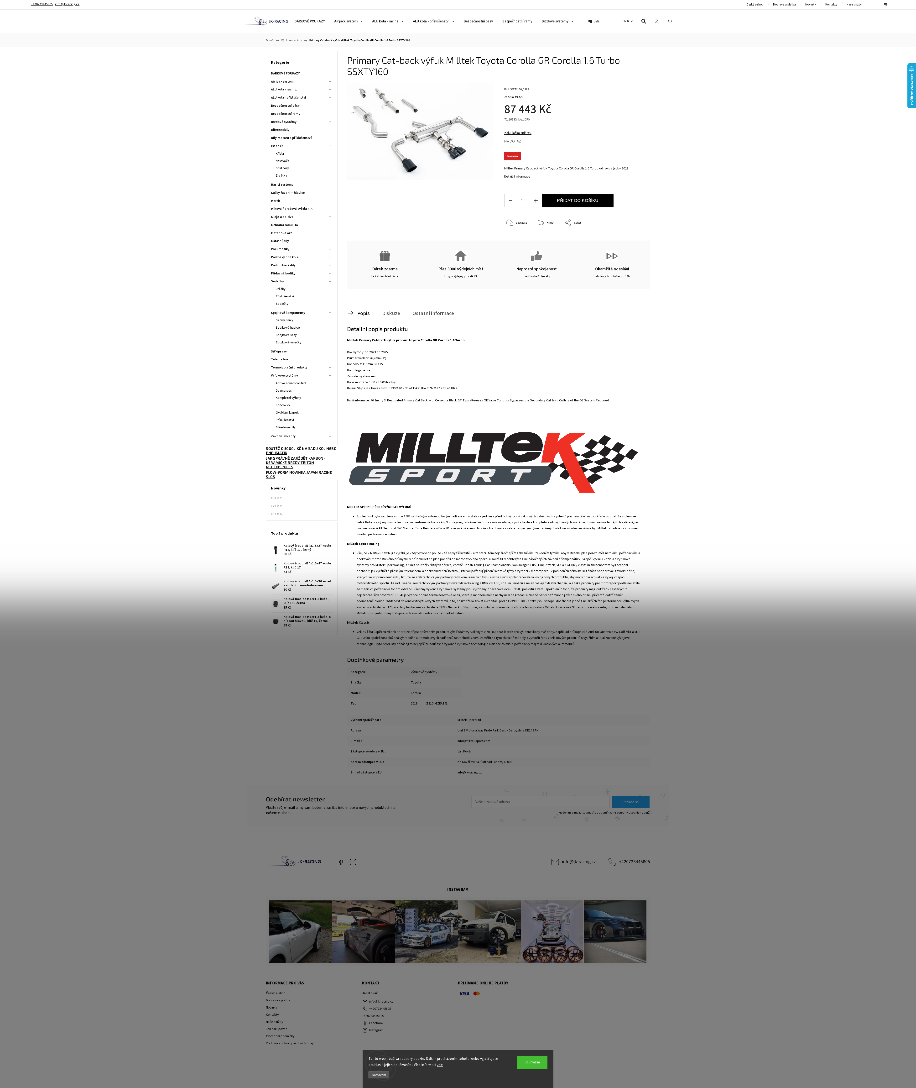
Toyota (416, 682)
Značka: (513, 97)
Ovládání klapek (287, 412)
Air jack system (282, 81)
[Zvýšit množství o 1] (536, 200)
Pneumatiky (280, 249)
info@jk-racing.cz (579, 861)
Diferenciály (280, 129)
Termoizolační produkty (289, 367)
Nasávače (283, 161)
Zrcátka (281, 175)
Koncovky (283, 405)
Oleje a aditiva (282, 217)
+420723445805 (634, 861)
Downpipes (284, 390)
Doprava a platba (784, 4)
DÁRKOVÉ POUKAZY (285, 73)
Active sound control (291, 383)
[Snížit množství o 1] (510, 200)
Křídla (280, 153)
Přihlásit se (630, 802)
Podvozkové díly (283, 265)
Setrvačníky (284, 320)
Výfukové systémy (284, 375)
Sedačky (277, 281)
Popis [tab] (363, 313)
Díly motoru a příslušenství (291, 138)
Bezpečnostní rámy (285, 113)
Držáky (281, 289)
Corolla (416, 693)
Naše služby (854, 4)
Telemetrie (279, 359)
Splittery (282, 168)
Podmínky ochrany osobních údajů (290, 1043)
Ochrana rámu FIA (284, 225)
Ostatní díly (280, 241)
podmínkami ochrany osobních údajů (624, 812)
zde (440, 1064)
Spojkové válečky (289, 342)
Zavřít (634, 239)
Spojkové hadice (288, 327)
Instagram (353, 862)
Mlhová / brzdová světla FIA (291, 208)
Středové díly (286, 427)
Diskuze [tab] (391, 313)
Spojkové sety (286, 335)
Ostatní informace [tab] (433, 313)
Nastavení (379, 1075)
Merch (275, 201)
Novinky (810, 4)
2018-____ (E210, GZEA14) (429, 703)
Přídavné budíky (283, 273)
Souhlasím (532, 1062)
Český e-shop (755, 4)
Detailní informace (517, 176)
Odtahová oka (281, 233)
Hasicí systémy (282, 184)
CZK (626, 21)
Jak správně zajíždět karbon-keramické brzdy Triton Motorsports (295, 462)
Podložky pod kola (285, 257)
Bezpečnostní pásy (285, 105)
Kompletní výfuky (288, 397)
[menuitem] (310, 21)
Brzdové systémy (284, 122)
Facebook (341, 862)
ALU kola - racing (284, 89)
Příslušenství (285, 296)
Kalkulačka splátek (517, 133)
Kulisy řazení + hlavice (288, 192)
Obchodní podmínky (280, 1036)
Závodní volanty (283, 436)
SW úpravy (279, 351)
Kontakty (831, 4)
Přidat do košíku (577, 200)
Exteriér (277, 146)
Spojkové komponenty (288, 312)
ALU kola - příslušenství (288, 97)
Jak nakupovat (276, 1029)
